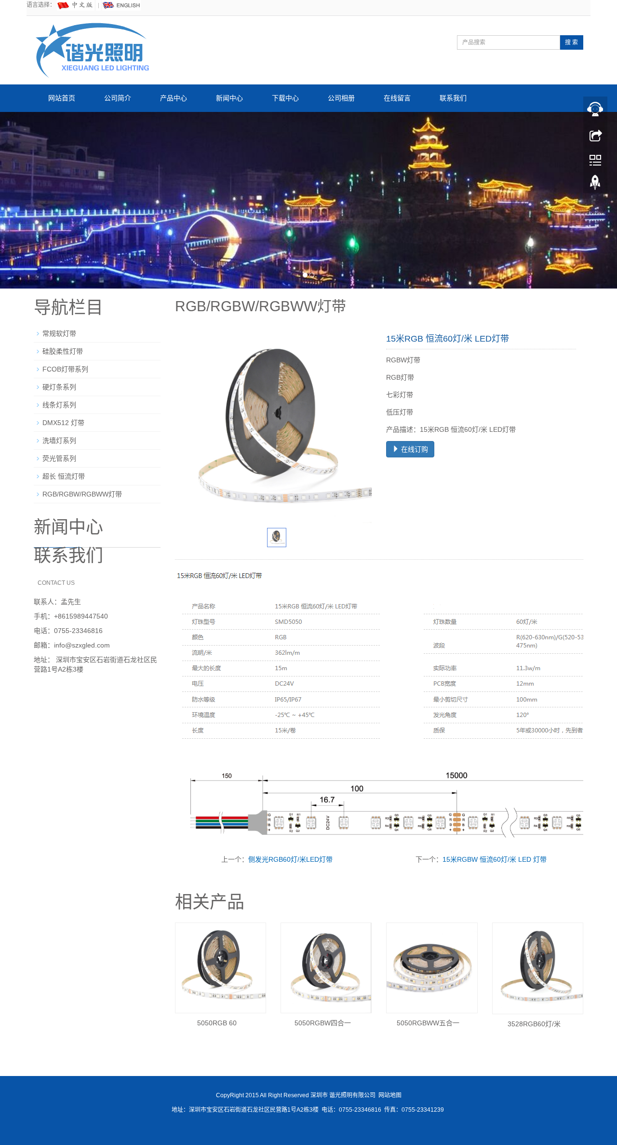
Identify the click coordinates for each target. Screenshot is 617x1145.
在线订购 (413, 448)
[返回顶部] (595, 185)
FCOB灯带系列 (65, 368)
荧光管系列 (59, 457)
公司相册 (341, 98)
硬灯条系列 (59, 386)
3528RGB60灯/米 (534, 1023)
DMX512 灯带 (63, 422)
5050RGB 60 (217, 1022)
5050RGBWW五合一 (428, 1022)
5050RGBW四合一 (323, 1022)
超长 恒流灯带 (63, 475)
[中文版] (75, 4)
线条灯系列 (59, 404)
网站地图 (390, 1094)
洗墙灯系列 (59, 439)
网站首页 (61, 98)
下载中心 (285, 98)
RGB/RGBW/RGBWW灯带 (82, 493)
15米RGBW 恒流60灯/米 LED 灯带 (495, 858)
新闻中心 (229, 98)
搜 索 (571, 42)
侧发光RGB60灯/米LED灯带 (290, 858)
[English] (121, 4)
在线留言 (397, 98)
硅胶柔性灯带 (62, 350)
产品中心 (173, 98)
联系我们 (453, 98)
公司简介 (117, 98)
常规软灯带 (59, 332)
